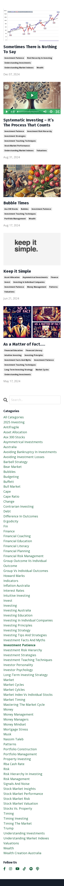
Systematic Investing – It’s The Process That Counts (28, 122)
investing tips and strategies (25, 635)
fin (5, 526)
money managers (16, 719)
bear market (12, 467)
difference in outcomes (20, 516)
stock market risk (16, 799)
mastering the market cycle (24, 704)
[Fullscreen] (57, 111)
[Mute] (44, 111)
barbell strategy (15, 462)
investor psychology (18, 670)
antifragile (11, 427)
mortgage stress (15, 729)
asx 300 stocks (11, 209)
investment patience (14, 58)
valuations (42, 150)
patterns (53, 287)
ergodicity (10, 521)
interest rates (13, 590)
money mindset (14, 724)
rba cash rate (13, 764)
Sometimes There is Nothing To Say (30, 49)
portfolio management (15, 218)
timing (8, 813)
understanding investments (17, 63)
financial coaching (17, 536)
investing (10, 605)
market (8, 680)
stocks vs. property (17, 808)
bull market (11, 486)
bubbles (25, 209)
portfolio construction (20, 749)
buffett (8, 482)
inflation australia (16, 585)
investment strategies (15, 136)
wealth (40, 67)
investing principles (34, 355)
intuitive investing (13, 355)
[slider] (29, 111)
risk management (16, 779)
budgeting (11, 477)
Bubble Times (16, 203)
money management (36, 287)
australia (10, 447)
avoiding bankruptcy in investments (30, 452)
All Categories (13, 417)
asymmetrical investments (35, 277)
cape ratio (11, 496)
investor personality (18, 665)
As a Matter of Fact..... (24, 344)
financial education (13, 350)
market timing (14, 699)
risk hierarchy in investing (39, 58)
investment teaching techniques (20, 141)
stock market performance (17, 145)
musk (7, 734)
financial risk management (23, 556)
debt (7, 511)
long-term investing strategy (18, 369)
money (8, 709)
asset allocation (12, 277)
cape (7, 491)
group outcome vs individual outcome (25, 563)
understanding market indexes (19, 67)
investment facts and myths (17, 360)
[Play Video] (6, 111)
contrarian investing (18, 506)
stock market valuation (20, 803)
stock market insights (19, 789)
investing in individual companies (29, 282)
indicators (10, 581)
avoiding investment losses (23, 457)
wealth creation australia (22, 853)
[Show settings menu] (51, 111)
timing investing (15, 818)
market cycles (42, 369)
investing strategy (16, 630)
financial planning (16, 551)
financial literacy (34, 350)
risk (6, 769)
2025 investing (14, 422)
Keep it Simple (17, 271)
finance (54, 277)
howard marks (14, 576)
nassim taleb (13, 739)
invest (7, 282)
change (8, 501)
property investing (17, 759)
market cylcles (14, 690)
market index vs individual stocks (28, 694)
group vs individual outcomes (25, 571)
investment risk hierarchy (39, 131)
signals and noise (16, 784)
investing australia (17, 610)
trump (8, 828)
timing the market (17, 823)
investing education (17, 615)
